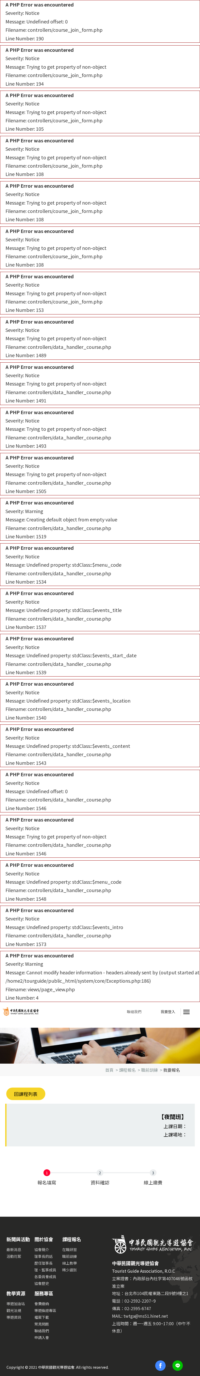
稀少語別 (69, 1269)
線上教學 (69, 1263)
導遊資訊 (14, 1317)
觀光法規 (14, 1310)
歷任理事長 (43, 1263)
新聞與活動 (18, 1239)
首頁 (109, 1070)
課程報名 (127, 1070)
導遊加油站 (16, 1303)
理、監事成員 (45, 1269)
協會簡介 (41, 1249)
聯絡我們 (134, 1011)
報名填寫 (47, 1182)
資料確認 (100, 1182)
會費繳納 (41, 1303)
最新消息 (14, 1249)
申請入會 (41, 1337)
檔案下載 (41, 1317)
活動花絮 (14, 1256)
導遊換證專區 (45, 1310)
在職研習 (69, 1249)
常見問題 (41, 1324)
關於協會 (43, 1239)
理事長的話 (43, 1256)
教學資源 (16, 1293)
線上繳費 (153, 1182)
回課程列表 (26, 1093)
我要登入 (168, 1011)
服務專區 (43, 1293)
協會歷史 (41, 1283)
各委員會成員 (45, 1276)
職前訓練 (149, 1070)
